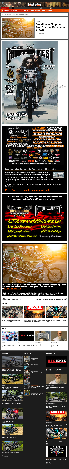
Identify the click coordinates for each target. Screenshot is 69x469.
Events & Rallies (38, 21)
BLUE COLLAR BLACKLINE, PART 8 (8, 421)
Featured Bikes (3, 385)
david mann (61, 86)
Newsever (41, 467)
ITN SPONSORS (6, 10)
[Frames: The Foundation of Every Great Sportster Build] (27, 386)
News (19, 342)
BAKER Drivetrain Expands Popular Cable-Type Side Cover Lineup (36, 373)
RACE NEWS (20, 10)
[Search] (67, 11)
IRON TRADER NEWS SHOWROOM (47, 10)
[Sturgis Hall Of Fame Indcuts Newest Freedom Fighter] (59, 336)
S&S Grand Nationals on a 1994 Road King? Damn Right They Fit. (37, 394)
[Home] (2, 10)
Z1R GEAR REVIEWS (16, 452)
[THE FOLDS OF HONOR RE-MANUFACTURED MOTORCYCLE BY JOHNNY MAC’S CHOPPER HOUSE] (12, 361)
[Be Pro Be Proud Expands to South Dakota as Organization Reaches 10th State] (26, 336)
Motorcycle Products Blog (38, 342)
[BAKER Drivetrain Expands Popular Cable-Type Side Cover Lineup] (27, 373)
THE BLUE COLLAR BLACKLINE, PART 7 (9, 437)
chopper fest (63, 85)
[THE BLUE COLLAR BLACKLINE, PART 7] (12, 429)
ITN (37, 33)
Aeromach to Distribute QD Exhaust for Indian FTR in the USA (12, 299)
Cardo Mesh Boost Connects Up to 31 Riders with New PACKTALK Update (37, 366)
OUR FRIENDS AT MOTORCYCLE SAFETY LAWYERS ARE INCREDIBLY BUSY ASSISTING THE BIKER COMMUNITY (56, 461)
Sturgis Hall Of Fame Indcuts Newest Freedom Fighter (33, 8)
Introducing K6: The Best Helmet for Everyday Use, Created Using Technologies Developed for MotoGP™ (51, 299)
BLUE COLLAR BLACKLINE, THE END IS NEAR (10, 387)
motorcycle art (61, 87)
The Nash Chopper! (18, 8)
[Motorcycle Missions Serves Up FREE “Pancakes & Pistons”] (56, 312)
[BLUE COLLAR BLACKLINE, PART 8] (12, 413)
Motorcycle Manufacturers (50, 403)
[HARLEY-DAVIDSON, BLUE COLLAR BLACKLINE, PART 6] (12, 446)
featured (64, 86)
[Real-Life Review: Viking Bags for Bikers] (27, 380)
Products (26, 10)
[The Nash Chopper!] (43, 336)
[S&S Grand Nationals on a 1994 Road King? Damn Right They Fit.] (27, 393)
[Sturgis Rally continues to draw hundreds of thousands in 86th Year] (12, 312)
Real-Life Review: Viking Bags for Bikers (37, 380)
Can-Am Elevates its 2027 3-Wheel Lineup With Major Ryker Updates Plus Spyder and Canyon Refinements (56, 406)
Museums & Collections (54, 342)
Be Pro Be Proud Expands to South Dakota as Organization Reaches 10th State (26, 345)
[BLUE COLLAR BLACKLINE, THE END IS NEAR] (12, 379)
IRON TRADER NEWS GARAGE (35, 10)
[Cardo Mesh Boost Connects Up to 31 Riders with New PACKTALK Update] (27, 366)
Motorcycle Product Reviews (5, 452)
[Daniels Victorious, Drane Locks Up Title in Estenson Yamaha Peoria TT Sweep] (10, 336)
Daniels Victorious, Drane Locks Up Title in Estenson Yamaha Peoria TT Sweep (9, 345)
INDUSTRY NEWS (14, 10)
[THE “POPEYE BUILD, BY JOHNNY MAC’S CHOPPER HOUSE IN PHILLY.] (12, 395)
